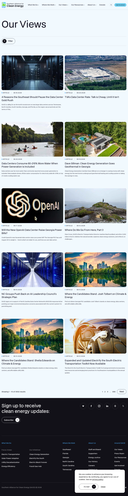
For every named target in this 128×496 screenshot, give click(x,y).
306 (113, 391)
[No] (103, 487)
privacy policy (97, 479)
